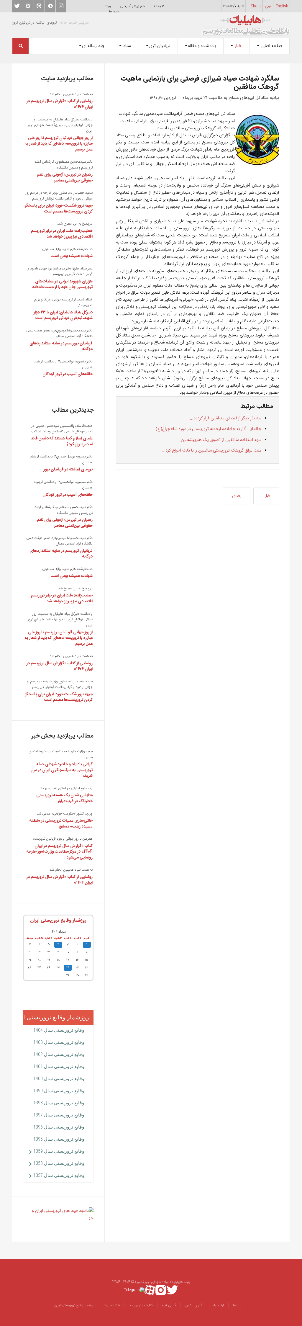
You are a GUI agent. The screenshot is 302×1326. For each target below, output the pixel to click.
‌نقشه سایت (112, 1305)
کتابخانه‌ (159, 6)
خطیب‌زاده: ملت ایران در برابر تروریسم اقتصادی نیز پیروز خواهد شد (62, 234)
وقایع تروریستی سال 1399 (58, 1090)
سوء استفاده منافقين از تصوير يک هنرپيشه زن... (219, 440)
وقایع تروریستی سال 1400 (58, 1078)
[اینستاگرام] (161, 1290)
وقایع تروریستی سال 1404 (58, 1030)
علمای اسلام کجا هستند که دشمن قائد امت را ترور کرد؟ (62, 441)
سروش (50, 6)
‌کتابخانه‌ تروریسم (141, 1305)
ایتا (39, 6)
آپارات (28, 6)
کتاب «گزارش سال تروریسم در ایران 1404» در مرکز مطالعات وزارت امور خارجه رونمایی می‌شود (60, 852)
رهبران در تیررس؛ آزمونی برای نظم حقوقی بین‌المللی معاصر (65, 177)
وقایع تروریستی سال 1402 (58, 1054)
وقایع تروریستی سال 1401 (58, 1066)
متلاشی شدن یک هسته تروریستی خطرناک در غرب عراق (64, 798)
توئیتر (17, 6)
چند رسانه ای (93, 46)
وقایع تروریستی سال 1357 (58, 1175)
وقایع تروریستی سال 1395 (58, 1139)
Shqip (256, 6)
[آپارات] (150, 1290)
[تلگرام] (134, 1290)
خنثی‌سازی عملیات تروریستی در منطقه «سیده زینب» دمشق (61, 823)
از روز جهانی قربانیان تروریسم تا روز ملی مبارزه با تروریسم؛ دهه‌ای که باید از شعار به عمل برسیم (59, 144)
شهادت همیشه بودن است (72, 256)
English (282, 6)
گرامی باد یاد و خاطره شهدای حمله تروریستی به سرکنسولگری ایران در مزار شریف (62, 770)
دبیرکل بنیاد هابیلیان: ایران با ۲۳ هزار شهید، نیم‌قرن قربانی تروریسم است (63, 315)
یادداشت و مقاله (202, 46)
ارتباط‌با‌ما (217, 1305)
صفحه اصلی (271, 46)
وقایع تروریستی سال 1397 (58, 1115)
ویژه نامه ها (112, 9)
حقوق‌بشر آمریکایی (132, 6)
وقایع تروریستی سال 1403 (58, 1042)
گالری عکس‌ (193, 1305)
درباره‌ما (238, 1305)
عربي (268, 6)
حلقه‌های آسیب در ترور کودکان (67, 374)
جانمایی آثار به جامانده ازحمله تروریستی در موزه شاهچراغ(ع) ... (206, 429)
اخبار (238, 46)
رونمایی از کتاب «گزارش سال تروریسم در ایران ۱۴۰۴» (59, 104)
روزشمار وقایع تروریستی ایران (58, 921)
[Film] (58, 1215)
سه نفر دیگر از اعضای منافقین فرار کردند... (225, 418)
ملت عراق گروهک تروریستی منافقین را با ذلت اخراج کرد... (211, 450)
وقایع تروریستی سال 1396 (58, 1127)
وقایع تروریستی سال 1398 (58, 1103)
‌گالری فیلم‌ (169, 1305)
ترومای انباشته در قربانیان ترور (68, 469)
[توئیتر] (172, 1290)
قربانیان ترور (159, 46)
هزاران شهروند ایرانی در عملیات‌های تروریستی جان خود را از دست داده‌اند (62, 284)
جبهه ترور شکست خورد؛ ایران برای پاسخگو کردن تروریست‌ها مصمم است (58, 208)
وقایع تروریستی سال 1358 (58, 1163)
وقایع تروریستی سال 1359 (58, 1151)
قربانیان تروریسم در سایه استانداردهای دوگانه (61, 346)
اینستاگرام (61, 6)
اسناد (127, 46)
